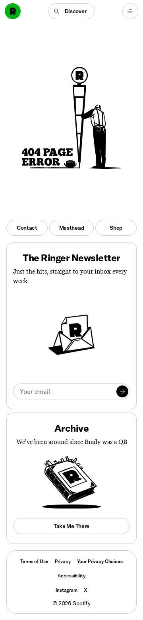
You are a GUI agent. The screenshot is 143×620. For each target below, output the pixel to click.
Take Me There (71, 526)
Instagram (66, 590)
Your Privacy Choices (100, 561)
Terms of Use (34, 561)
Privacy (63, 561)
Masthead (71, 227)
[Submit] (122, 391)
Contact (27, 227)
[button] (71, 11)
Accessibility (71, 576)
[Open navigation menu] (130, 11)
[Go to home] (13, 11)
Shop (116, 227)
